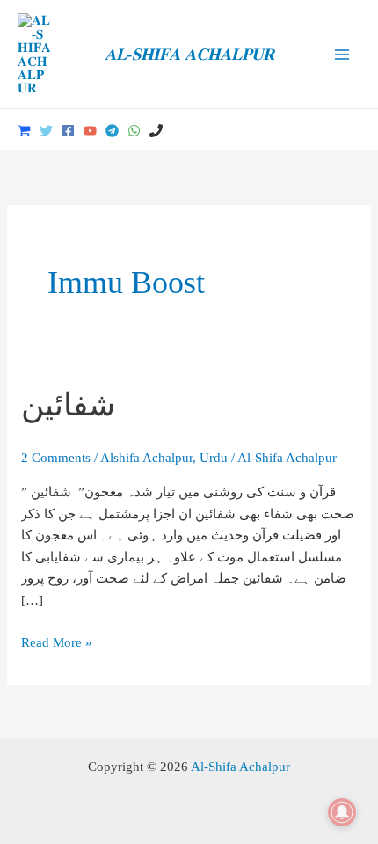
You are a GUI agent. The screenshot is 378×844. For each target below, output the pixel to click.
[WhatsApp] (134, 130)
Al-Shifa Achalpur (240, 766)
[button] (354, 130)
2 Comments (56, 457)
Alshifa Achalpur (146, 457)
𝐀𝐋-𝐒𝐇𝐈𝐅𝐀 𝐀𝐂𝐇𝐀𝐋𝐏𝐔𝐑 (189, 54)
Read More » (56, 642)
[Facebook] (68, 130)
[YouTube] (90, 130)
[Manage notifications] (342, 812)
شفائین (68, 404)
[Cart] (24, 130)
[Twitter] (46, 130)
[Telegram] (112, 130)
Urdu (214, 457)
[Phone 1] (156, 130)
